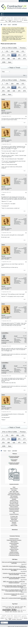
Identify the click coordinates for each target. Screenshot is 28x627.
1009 (3, 62)
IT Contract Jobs (14, 516)
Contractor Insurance (14, 538)
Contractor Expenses (14, 514)
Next (9, 62)
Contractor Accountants (14, 553)
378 (3, 58)
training (11, 611)
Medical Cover (14, 550)
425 (14, 58)
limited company (19, 607)
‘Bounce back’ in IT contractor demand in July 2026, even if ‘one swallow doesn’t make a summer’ (14, 590)
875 (24, 58)
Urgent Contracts (14, 517)
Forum (5, 24)
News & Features (14, 488)
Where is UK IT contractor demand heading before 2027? (14, 598)
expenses (21, 606)
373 (3, 55)
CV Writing (14, 523)
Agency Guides (14, 525)
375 (14, 55)
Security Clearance (14, 520)
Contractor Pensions (14, 549)
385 (8, 58)
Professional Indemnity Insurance (14, 540)
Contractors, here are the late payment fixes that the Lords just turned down (14, 574)
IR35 (11, 491)
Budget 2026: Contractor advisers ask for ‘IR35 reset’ (14, 566)
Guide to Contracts (14, 506)
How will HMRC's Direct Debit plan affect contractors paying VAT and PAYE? (14, 578)
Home (14, 487)
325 (12, 51)
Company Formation (14, 546)
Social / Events (19, 21)
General (8, 17)
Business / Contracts (17, 17)
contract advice (17, 606)
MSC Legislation (14, 496)
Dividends (14, 499)
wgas (22, 611)
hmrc (13, 607)
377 (24, 55)
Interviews (14, 522)
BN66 (17, 491)
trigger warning (15, 611)
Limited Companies (14, 497)
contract (13, 606)
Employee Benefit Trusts (14, 493)
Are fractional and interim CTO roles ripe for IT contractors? (14, 594)
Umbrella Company (14, 500)
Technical (21, 20)
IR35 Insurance (14, 541)
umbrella (19, 611)
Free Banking (14, 544)
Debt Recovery (14, 547)
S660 (14, 491)
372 (23, 51)
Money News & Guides (14, 505)
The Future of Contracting (9, 20)
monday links (9, 609)
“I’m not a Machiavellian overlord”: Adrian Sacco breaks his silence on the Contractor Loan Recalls (14, 586)
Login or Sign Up (22, 1)
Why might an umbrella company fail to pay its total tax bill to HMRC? (14, 570)
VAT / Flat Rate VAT (14, 502)
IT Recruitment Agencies (14, 555)
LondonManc (5, 332)
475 (19, 58)
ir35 (16, 607)
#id (26, 116)
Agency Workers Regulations (14, 494)
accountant (4, 606)
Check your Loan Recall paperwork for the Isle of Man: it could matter (14, 562)
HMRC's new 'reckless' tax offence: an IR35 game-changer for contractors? (14, 582)
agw (7, 606)
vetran (3, 99)
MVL (14, 512)
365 (17, 51)
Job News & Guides (14, 503)
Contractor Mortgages (14, 543)
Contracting (4, 17)
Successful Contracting (14, 508)
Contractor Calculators (14, 511)
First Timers (14, 490)
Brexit (12, 17)
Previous (23, 48)
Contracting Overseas (14, 509)
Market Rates (14, 519)
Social (10, 21)
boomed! (9, 606)
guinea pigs (10, 607)
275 (7, 51)
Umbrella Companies (14, 552)
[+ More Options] (24, 123)
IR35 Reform (16, 20)
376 (19, 55)
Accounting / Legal (9, 616)
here (14, 38)
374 (8, 55)
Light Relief (14, 21)
